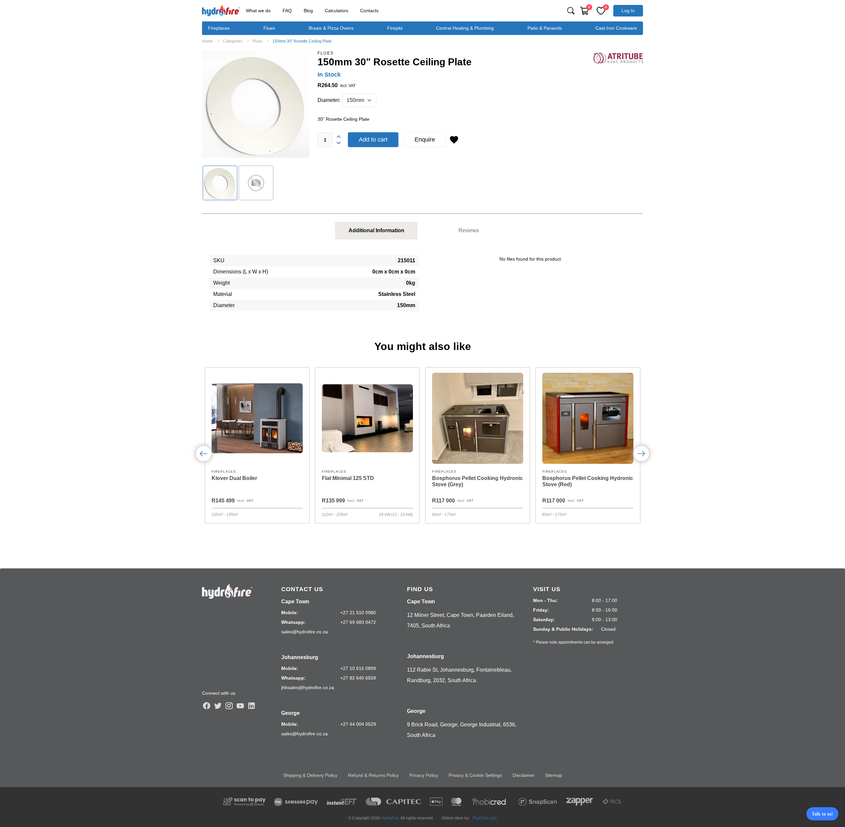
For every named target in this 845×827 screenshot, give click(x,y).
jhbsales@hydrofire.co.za (307, 687)
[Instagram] (229, 705)
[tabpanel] (422, 285)
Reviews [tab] (468, 230)
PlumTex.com (485, 818)
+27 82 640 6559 (358, 678)
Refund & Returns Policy (373, 775)
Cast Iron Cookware (616, 28)
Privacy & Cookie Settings (475, 775)
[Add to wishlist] (454, 140)
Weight (221, 283)
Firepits (395, 28)
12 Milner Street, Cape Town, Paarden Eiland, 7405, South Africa (460, 620)
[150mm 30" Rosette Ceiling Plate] (256, 104)
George (290, 713)
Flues (269, 28)
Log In (628, 10)
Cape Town (295, 601)
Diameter (224, 305)
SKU (218, 260)
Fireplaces (219, 28)
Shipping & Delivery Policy (310, 775)
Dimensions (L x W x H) (240, 271)
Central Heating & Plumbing (465, 28)
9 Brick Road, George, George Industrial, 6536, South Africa (461, 730)
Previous (203, 453)
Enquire (425, 139)
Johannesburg (299, 657)
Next (641, 453)
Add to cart (373, 139)
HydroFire (390, 818)
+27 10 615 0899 (358, 668)
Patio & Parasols (544, 28)
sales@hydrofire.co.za (304, 631)
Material (222, 294)
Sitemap (553, 775)
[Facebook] (206, 705)
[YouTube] (240, 705)
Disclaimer (523, 775)
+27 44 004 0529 (358, 724)
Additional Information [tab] (376, 230)
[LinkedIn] (251, 705)
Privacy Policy (423, 775)
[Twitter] (217, 705)
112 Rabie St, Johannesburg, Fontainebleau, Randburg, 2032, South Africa (459, 675)
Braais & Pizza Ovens (331, 28)
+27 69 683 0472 (358, 622)
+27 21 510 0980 (358, 612)
